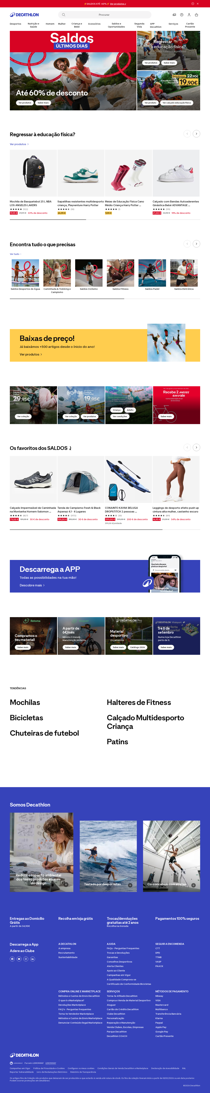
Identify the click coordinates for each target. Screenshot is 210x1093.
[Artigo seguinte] (196, 133)
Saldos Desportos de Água (25, 289)
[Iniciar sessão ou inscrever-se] (189, 14)
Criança (117, 410)
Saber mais (43, 103)
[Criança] (129, 405)
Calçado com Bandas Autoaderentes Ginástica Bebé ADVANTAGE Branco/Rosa (176, 203)
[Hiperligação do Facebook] (12, 959)
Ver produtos (25, 103)
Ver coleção (23, 416)
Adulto (130, 410)
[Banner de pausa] (192, 3)
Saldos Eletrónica (184, 289)
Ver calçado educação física (177, 103)
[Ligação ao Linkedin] (32, 959)
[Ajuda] (181, 14)
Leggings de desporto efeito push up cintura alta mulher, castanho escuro (176, 509)
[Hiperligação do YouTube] (19, 959)
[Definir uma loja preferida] (174, 14)
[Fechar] (197, 3)
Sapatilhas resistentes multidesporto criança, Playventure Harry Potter (81, 203)
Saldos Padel (152, 289)
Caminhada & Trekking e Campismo (57, 290)
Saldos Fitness (121, 289)
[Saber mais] (176, 405)
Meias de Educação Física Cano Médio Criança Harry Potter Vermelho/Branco (125, 203)
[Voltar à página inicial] (24, 15)
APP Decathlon (155, 25)
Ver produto (150, 103)
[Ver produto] (168, 90)
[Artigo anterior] (187, 133)
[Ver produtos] (73, 70)
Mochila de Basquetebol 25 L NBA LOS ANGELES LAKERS (31, 203)
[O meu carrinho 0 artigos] (196, 14)
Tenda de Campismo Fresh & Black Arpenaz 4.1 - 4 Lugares (79, 509)
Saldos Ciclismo (89, 289)
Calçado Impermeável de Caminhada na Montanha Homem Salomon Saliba (33, 509)
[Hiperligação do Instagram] (25, 959)
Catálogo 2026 (137, 647)
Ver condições (120, 416)
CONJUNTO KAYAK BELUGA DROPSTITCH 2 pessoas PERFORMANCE (122, 509)
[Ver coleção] (33, 405)
